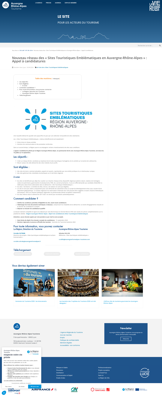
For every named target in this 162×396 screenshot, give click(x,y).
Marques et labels (62, 367)
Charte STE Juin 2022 (52, 254)
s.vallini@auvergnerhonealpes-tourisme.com (74, 239)
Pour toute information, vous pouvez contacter (35, 89)
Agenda (58, 3)
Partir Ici (101, 375)
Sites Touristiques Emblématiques (56, 67)
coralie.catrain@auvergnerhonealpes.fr (27, 241)
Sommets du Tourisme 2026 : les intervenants (31, 301)
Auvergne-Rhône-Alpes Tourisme (33, 93)
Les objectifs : (24, 82)
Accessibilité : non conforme (70, 345)
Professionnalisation (104, 367)
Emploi (62, 338)
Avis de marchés (66, 335)
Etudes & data (60, 378)
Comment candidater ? (27, 88)
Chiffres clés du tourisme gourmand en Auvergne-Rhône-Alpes (121, 302)
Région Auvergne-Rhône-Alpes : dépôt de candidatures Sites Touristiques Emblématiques (57, 214)
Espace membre (70, 3)
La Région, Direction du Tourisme (33, 91)
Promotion (59, 370)
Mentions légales (66, 343)
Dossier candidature (82, 254)
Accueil (22, 50)
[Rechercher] (160, 45)
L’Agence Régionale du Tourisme (71, 332)
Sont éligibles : (24, 84)
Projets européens (104, 370)
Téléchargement (25, 95)
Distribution (60, 373)
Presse (48, 3)
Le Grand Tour (102, 373)
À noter (24, 86)
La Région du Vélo (104, 378)
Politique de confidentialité (69, 340)
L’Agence (38, 3)
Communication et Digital (64, 375)
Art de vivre (29, 50)
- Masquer (55, 79)
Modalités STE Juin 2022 (22, 254)
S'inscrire (126, 339)
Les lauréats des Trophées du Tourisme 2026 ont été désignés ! (78, 302)
